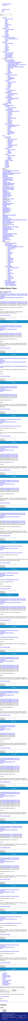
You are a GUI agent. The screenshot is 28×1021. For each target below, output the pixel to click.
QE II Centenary (8, 244)
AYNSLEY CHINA (7, 171)
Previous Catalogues (7, 983)
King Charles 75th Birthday (11, 281)
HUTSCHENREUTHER (8, 203)
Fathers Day (10, 141)
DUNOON (5, 190)
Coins (9, 255)
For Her (6, 161)
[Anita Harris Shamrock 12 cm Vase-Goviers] (14, 896)
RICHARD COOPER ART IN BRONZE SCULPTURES (15, 219)
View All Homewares (9, 105)
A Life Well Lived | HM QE (13, 63)
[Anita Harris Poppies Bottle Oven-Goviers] (14, 637)
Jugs (6, 22)
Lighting (7, 34)
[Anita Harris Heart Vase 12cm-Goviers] (14, 394)
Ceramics (5, 17)
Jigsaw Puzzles (8, 102)
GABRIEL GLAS (6, 194)
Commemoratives (6, 241)
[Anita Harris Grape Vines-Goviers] (14, 733)
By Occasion (8, 138)
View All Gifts (8, 136)
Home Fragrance (11, 132)
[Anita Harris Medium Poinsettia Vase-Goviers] (14, 800)
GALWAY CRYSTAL (7, 195)
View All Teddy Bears (12, 74)
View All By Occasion (12, 139)
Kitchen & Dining (9, 109)
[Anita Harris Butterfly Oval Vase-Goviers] (14, 454)
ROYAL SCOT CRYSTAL (8, 224)
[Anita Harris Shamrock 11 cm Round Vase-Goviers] (14, 834)
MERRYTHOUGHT (7, 210)
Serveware (10, 120)
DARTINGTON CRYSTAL (9, 187)
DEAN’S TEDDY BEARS (8, 189)
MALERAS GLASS (7, 208)
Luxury (9, 85)
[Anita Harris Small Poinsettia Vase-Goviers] (14, 665)
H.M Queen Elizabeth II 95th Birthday (16, 66)
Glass (6, 32)
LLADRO (5, 206)
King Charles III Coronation (11, 245)
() (3, 11)
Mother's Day (10, 140)
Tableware (10, 121)
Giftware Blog (6, 984)
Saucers (9, 254)
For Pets (7, 164)
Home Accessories (9, 124)
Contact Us (5, 973)
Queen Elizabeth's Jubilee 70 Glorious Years (17, 64)
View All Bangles (11, 155)
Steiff (9, 76)
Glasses (9, 71)
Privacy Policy (6, 981)
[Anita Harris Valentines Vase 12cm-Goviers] (14, 488)
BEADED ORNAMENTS (8, 174)
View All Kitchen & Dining (13, 111)
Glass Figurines (8, 56)
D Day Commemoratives (10, 283)
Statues (9, 100)
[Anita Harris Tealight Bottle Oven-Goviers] (9, 579)
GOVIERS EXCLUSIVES (8, 198)
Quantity (2, 318)
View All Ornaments (9, 29)
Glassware (5, 51)
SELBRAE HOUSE (7, 227)
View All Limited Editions (13, 98)
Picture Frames (8, 24)
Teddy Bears (10, 67)
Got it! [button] (20, 1016)
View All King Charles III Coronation (15, 246)
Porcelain (7, 35)
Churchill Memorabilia (10, 282)
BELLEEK (5, 175)
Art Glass (7, 88)
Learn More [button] (4, 1019)
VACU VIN (5, 231)
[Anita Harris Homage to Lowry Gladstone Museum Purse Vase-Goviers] (14, 367)
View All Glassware (9, 52)
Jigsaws (9, 265)
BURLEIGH (5, 176)
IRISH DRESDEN (7, 204)
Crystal (6, 41)
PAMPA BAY (6, 217)
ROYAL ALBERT (6, 220)
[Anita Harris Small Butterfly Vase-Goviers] (14, 699)
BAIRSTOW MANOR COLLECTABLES (12, 173)
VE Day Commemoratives (10, 285)
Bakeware (10, 112)
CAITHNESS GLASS (7, 178)
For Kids (7, 163)
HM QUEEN (8, 280)
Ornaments (5, 28)
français (4, 1011)
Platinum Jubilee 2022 (12, 65)
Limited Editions (8, 97)
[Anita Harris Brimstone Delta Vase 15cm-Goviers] (14, 923)
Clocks (6, 25)
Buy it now (14, 321)
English (2, 1007)
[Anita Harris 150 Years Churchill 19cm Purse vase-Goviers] (14, 521)
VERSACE (5, 232)
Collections (5, 58)
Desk (9, 129)
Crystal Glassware (9, 53)
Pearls (9, 87)
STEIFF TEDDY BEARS (8, 229)
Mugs (6, 21)
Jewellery (7, 80)
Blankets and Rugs (12, 126)
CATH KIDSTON (6, 182)
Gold (6, 44)
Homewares (5, 104)
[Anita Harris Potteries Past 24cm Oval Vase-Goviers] (14, 552)
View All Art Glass (12, 90)
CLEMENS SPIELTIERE (8, 184)
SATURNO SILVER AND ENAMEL (11, 226)
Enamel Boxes (8, 92)
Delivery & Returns (7, 976)
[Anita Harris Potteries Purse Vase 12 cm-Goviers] (14, 426)
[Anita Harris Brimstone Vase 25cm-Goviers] (14, 951)
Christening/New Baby (12, 145)
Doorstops (10, 131)
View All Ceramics (9, 18)
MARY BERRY (6, 209)
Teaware (9, 122)
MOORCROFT (6, 211)
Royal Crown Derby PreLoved (11, 38)
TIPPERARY (5, 230)
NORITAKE (5, 216)
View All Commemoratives (10, 243)
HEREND (5, 202)
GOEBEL (5, 197)
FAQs (4, 979)
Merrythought (10, 77)
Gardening (7, 106)
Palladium (10, 157)
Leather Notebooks (9, 160)
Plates (9, 69)
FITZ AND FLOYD (7, 192)
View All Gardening (12, 107)
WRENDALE (6, 238)
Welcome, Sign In (6, 9)
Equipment (10, 108)
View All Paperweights (10, 37)
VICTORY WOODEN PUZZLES (10, 233)
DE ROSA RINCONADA (8, 188)
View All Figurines (9, 43)
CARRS (4, 181)
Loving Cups (10, 248)
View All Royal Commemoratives (15, 62)
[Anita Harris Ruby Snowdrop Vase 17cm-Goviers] (14, 333)
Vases (6, 20)
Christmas (10, 147)
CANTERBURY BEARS (8, 180)
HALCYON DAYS (7, 201)
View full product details (5, 315)
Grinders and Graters (12, 118)
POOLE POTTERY (7, 218)
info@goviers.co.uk (4, 1000)
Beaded (6, 31)
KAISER (4, 205)
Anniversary (10, 146)
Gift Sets (7, 167)
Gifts (4, 135)
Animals (7, 30)
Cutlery (9, 115)
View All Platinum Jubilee (13, 267)
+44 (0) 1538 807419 (7, 3)
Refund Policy (6, 982)
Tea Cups (10, 253)
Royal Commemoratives (10, 60)
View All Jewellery (12, 81)
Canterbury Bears (11, 78)
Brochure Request (6, 975)
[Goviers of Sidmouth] (14, 7)
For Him (7, 162)
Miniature (7, 49)
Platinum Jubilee (8, 266)
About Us (5, 974)
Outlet (4, 240)
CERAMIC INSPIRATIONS (9, 183)
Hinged (9, 159)
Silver (6, 45)
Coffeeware (10, 114)
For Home (7, 166)
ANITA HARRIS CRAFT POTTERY (11, 170)
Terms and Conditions (7, 980)
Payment (4, 977)
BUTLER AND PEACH (8, 177)
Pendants (10, 84)
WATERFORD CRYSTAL (8, 236)
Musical (9, 95)
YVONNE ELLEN (7, 239)
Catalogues (5, 5)
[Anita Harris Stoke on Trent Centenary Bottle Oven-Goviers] (14, 606)
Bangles (9, 83)
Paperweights (5, 36)
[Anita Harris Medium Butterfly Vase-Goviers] (14, 766)
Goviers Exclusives (12, 247)
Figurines (7, 27)
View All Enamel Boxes (13, 93)
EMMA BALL (6, 191)
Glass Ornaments (8, 55)
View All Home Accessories (13, 125)
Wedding (10, 143)
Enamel (9, 86)
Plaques (6, 23)
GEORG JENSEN (6, 196)
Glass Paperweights (9, 57)
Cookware (10, 113)
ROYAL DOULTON (7, 223)
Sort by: (2, 292)
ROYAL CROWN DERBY (8, 222)
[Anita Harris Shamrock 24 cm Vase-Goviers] (14, 865)
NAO (4, 213)
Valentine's (10, 142)
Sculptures (10, 91)
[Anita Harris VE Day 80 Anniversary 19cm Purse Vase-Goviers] (14, 301)
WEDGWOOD (6, 237)
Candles (9, 127)
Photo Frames (10, 258)
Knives (9, 119)
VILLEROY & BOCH (7, 234)
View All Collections (9, 59)
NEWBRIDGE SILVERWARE (9, 215)
